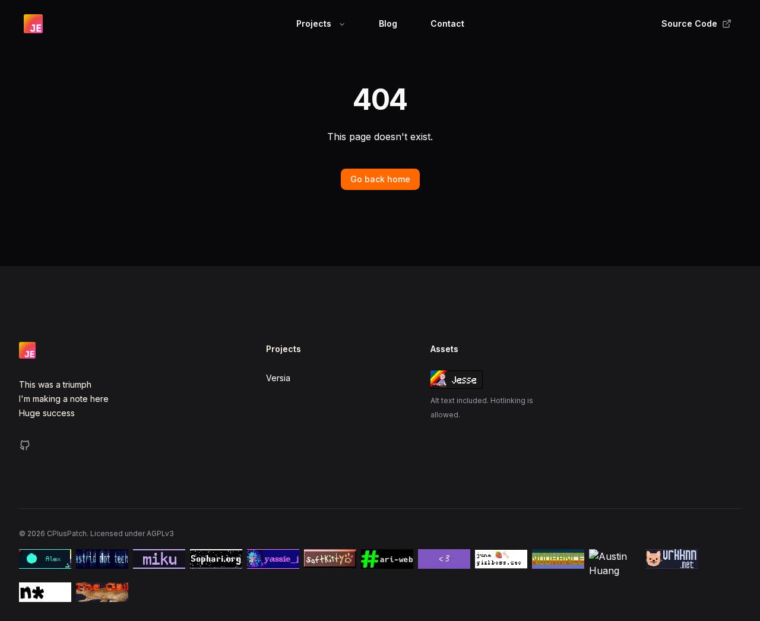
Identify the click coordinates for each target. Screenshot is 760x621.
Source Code (689, 23)
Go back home (380, 179)
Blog (388, 23)
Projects (313, 23)
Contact (447, 23)
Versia (278, 378)
